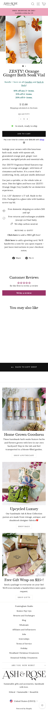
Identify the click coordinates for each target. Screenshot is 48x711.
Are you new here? (23, 665)
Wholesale (24, 625)
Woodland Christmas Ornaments (24, 653)
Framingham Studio (24, 606)
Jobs (24, 634)
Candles (28, 82)
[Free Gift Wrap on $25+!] (24, 554)
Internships (24, 639)
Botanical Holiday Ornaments (24, 658)
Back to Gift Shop (26, 367)
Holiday (24, 648)
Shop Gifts (24, 597)
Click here (10, 240)
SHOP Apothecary (24, 455)
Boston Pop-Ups (24, 611)
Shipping (14, 108)
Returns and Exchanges (24, 615)
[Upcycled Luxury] (24, 483)
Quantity (24, 114)
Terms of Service (24, 643)
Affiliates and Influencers (24, 629)
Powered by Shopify (24, 709)
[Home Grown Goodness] (24, 409)
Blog (24, 620)
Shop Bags (24, 526)
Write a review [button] (24, 293)
